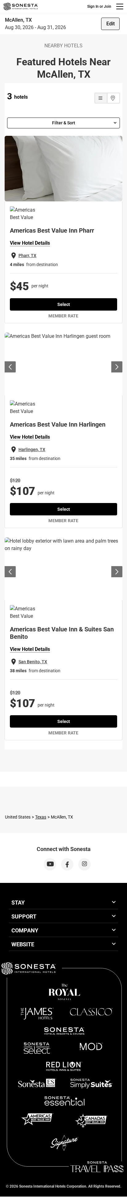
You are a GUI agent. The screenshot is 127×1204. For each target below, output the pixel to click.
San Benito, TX (32, 661)
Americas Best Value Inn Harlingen (57, 424)
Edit (110, 24)
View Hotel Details (30, 243)
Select (63, 304)
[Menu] (119, 6)
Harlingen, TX (31, 449)
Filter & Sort (63, 122)
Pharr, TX (27, 255)
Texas (40, 817)
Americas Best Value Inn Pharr (52, 230)
